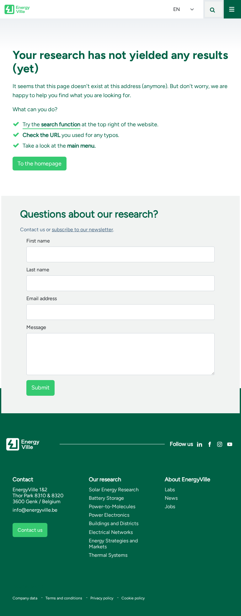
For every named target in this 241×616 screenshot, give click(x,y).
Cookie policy (133, 598)
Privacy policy (101, 598)
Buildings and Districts (113, 523)
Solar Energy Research (114, 490)
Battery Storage (106, 498)
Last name (37, 270)
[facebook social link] (210, 443)
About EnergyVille (187, 479)
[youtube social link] (230, 443)
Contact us (30, 530)
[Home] (17, 9)
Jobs (170, 506)
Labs (170, 490)
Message (36, 327)
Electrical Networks (111, 532)
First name (38, 241)
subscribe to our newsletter (82, 229)
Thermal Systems (108, 555)
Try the (51, 124)
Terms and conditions (64, 598)
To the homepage (40, 163)
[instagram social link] (220, 443)
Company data (25, 598)
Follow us (181, 444)
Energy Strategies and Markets (113, 544)
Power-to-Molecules (112, 506)
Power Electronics (109, 515)
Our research (105, 479)
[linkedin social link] (200, 443)
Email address (41, 298)
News (171, 498)
